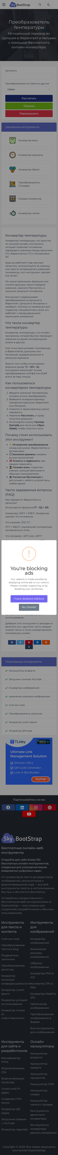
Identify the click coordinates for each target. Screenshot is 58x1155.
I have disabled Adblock (29, 598)
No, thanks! (29, 607)
